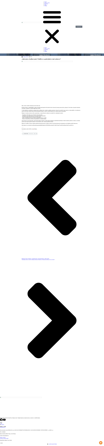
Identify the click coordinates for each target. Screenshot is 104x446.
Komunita (46, 3)
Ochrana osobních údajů (4, 438)
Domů (45, 1)
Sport (45, 4)
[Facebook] (1, 419)
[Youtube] (4, 419)
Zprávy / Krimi (47, 2)
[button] (52, 26)
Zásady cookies (2, 437)
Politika (45, 5)
